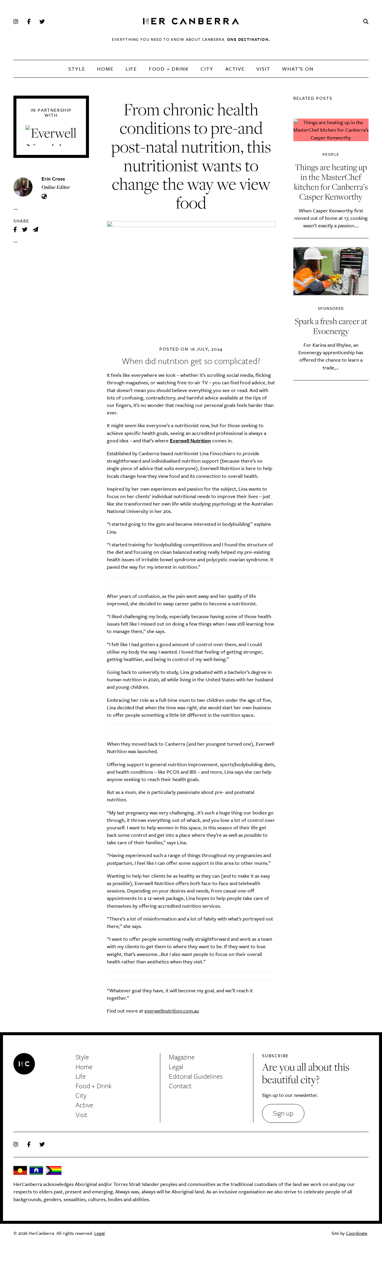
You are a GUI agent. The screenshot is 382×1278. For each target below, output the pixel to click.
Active (235, 68)
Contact (180, 1086)
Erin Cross (53, 178)
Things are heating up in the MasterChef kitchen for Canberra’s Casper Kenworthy (331, 181)
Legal (176, 1067)
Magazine (182, 1057)
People (331, 154)
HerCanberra (191, 21)
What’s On (297, 68)
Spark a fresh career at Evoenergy (331, 326)
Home (105, 68)
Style (76, 68)
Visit (263, 68)
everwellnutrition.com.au (171, 1010)
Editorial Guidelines (196, 1076)
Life (131, 68)
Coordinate (356, 1233)
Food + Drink (169, 68)
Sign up (283, 1113)
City (207, 68)
